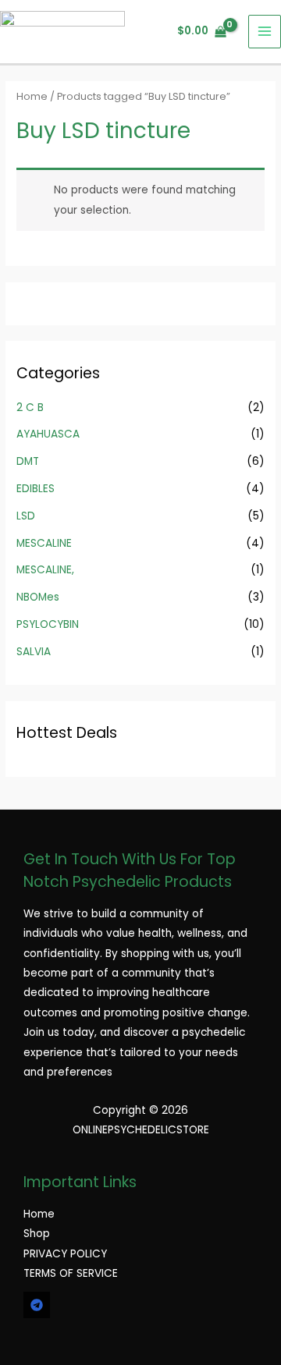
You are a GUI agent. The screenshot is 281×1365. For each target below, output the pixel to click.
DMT (27, 461)
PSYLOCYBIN (47, 624)
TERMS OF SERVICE (70, 1273)
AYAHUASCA (48, 434)
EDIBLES (35, 488)
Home (32, 96)
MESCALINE (44, 543)
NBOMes (37, 597)
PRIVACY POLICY (65, 1253)
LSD (25, 516)
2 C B (30, 407)
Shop (36, 1233)
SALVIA (33, 651)
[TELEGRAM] (36, 1305)
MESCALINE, (45, 569)
